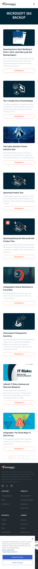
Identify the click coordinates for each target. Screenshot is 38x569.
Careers (23, 528)
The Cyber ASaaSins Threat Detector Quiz (15, 148)
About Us (24, 520)
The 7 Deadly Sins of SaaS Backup (18, 100)
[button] (3, 458)
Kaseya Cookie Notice (8, 550)
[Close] (32, 539)
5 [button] (27, 458)
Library (4, 520)
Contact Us (24, 524)
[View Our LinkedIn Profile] (12, 486)
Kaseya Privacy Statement (10, 552)
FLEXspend (5, 504)
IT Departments (7, 496)
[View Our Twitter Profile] (7, 486)
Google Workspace (27, 500)
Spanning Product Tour (13, 192)
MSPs (3, 500)
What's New (25, 508)
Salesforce (24, 504)
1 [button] (10, 458)
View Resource (19, 71)
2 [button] (14, 458)
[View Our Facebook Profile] (3, 486)
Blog (3, 528)
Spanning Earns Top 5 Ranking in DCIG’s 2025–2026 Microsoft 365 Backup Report (17, 52)
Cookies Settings (17, 563)
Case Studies (6, 532)
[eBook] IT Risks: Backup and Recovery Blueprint (16, 386)
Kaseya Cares (25, 532)
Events (4, 524)
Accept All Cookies (17, 557)
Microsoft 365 (25, 496)
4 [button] (23, 458)
